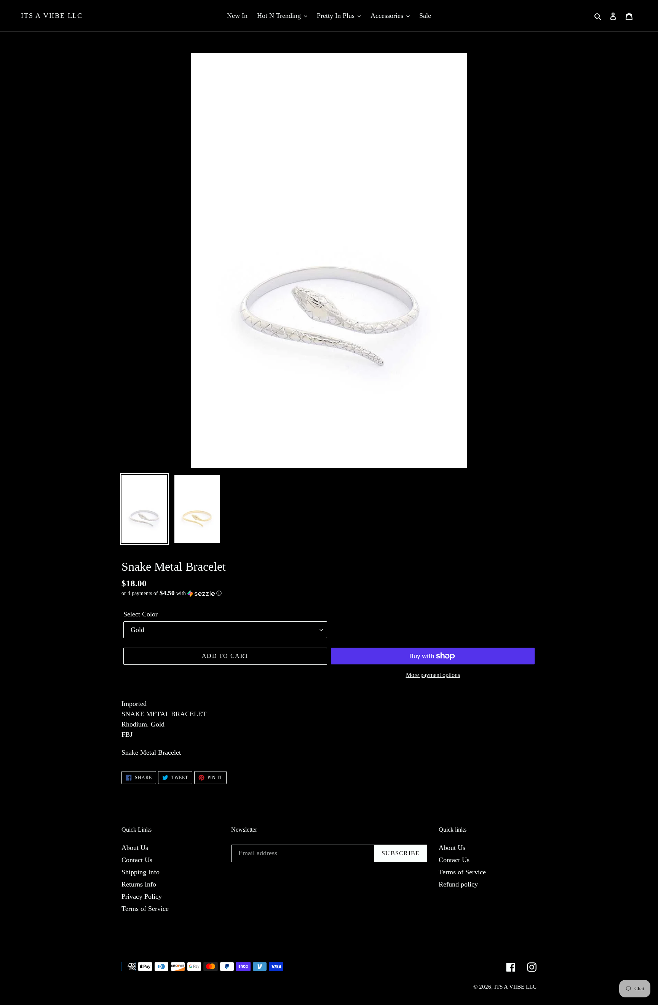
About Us (134, 847)
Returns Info (138, 884)
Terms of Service (145, 908)
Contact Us (136, 860)
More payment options (433, 675)
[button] (171, 593)
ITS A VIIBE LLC (52, 15)
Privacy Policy (141, 896)
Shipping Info (140, 872)
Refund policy (458, 884)
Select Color (140, 614)
